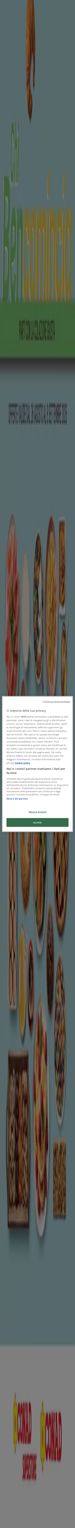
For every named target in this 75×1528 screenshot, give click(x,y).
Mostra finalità (37, 811)
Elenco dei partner (17, 798)
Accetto (37, 822)
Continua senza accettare (56, 701)
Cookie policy (22, 762)
